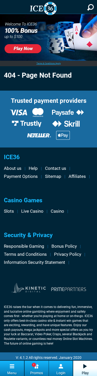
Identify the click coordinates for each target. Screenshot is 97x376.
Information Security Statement (34, 262)
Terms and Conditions (25, 254)
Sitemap (53, 176)
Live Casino (32, 211)
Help (33, 168)
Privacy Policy (67, 254)
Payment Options (21, 176)
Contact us (55, 168)
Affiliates (77, 176)
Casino (57, 211)
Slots (9, 211)
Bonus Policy (64, 246)
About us (12, 168)
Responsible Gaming (24, 246)
